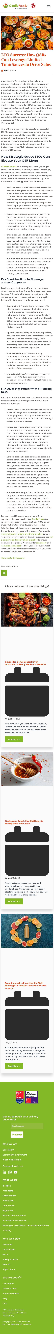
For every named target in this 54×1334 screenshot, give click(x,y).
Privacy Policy (8, 1316)
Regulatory (8, 1210)
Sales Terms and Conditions (14, 1313)
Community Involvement (15, 1155)
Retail (5, 1254)
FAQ (5, 1303)
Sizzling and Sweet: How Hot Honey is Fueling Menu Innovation (24, 822)
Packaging (8, 1190)
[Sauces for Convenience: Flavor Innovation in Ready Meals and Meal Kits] (27, 609)
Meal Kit (6, 1264)
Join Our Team (10, 1288)
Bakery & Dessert (11, 1259)
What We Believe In (12, 1159)
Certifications (9, 1195)
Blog (5, 1298)
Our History (8, 1150)
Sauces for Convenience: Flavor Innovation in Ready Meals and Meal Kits (25, 663)
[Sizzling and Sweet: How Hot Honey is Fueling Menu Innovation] (27, 768)
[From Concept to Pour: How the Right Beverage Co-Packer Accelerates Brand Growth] (27, 930)
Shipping (7, 1230)
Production (8, 1200)
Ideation (7, 1186)
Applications (9, 1269)
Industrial (7, 1244)
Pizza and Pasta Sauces (14, 1220)
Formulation (9, 1205)
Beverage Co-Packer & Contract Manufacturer (26, 1225)
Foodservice (8, 1249)
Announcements (11, 1293)
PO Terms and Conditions (13, 1310)
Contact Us (8, 1283)
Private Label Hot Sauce (14, 1215)
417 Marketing (25, 1324)
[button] (49, 6)
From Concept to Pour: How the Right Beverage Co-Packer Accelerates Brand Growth (25, 986)
